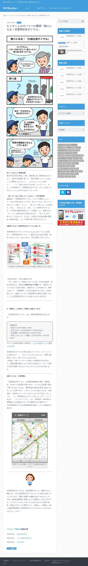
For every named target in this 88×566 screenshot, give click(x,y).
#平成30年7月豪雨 (77, 155)
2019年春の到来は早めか (74, 52)
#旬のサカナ (61, 158)
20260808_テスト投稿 (73, 36)
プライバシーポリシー (19, 560)
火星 (72, 174)
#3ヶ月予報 (61, 147)
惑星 (76, 171)
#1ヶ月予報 (61, 145)
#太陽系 (68, 155)
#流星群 (76, 160)
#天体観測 (61, 155)
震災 (73, 176)
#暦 (81, 158)
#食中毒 (72, 168)
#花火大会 (61, 166)
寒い (72, 171)
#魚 (77, 168)
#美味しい (75, 163)
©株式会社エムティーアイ (60, 563)
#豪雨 (67, 166)
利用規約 (6, 560)
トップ (27, 8)
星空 (80, 171)
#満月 (81, 160)
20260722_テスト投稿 (73, 81)
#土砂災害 (69, 153)
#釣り (72, 166)
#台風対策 (61, 153)
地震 (67, 171)
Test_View (20, 542)
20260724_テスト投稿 (73, 74)
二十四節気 (61, 171)
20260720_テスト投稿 (73, 94)
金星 (76, 174)
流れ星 (63, 174)
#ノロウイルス (62, 150)
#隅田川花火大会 (63, 168)
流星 (68, 174)
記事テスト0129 (71, 42)
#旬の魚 (69, 158)
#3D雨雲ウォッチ (72, 145)
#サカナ (78, 147)
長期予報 (60, 176)
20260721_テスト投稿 (73, 88)
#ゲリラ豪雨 (70, 147)
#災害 (60, 163)
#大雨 (75, 153)
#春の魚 (76, 158)
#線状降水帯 (67, 163)
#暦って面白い (62, 160)
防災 (17, 529)
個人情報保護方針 (35, 560)
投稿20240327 (22, 534)
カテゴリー (41, 8)
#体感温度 (71, 150)
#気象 (70, 160)
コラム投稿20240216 (24, 538)
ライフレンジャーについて (60, 8)
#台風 (77, 150)
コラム (10, 529)
